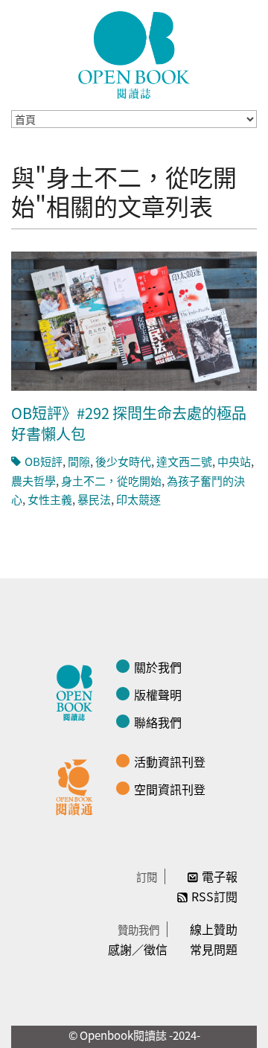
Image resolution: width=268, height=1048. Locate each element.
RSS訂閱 (214, 896)
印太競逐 (138, 499)
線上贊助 (213, 929)
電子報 (219, 876)
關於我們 (158, 667)
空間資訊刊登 (169, 789)
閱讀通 (78, 785)
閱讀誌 (78, 691)
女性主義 (50, 499)
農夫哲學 (33, 480)
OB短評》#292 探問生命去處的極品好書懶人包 (128, 423)
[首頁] (134, 55)
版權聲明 (158, 694)
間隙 (79, 461)
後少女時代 (123, 461)
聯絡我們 (158, 722)
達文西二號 (184, 461)
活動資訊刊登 (169, 761)
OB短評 (44, 461)
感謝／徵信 (138, 949)
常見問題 (213, 949)
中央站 (234, 461)
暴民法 (94, 499)
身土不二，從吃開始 (111, 480)
